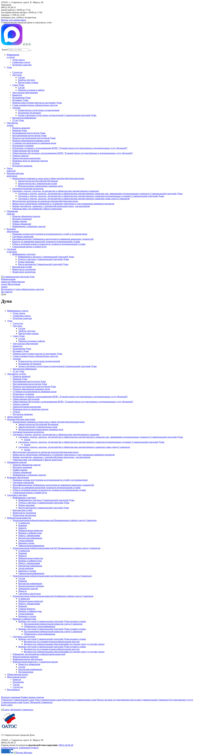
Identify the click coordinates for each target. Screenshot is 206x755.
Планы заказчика (26, 262)
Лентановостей (11, 169)
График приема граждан (32, 697)
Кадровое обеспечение (18, 477)
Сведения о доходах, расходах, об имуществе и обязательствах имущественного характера (55, 191)
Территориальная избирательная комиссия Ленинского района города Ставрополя (52, 576)
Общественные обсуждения (25, 150)
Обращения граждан (12, 212)
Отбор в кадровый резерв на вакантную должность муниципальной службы (48, 244)
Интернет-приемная (22, 219)
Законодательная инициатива (26, 158)
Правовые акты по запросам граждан (30, 161)
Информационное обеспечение (28, 659)
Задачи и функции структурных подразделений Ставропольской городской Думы (57, 115)
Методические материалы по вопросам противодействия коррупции (45, 201)
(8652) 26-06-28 (66, 745)
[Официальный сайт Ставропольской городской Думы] (17, 276)
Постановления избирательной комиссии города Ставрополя (53, 624)
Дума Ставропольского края (47, 700)
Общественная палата (17, 674)
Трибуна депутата (26, 80)
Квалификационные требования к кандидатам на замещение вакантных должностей (52, 239)
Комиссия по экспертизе (24, 269)
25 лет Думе (18, 120)
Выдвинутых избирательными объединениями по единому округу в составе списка (64, 644)
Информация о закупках (24, 254)
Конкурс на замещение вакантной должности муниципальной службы (46, 241)
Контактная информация (24, 118)
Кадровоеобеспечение (13, 230)
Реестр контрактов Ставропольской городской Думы (43, 264)
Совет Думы (18, 85)
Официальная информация (31, 545)
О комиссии (24, 523)
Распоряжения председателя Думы (28, 133)
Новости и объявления (29, 664)
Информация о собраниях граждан (29, 226)
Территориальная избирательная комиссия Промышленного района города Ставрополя (54, 520)
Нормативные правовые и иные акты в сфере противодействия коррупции (48, 178)
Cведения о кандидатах (24, 636)
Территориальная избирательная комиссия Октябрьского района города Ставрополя (53, 596)
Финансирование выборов (31, 586)
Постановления (25, 672)
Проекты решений (21, 128)
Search (5, 49)
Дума (9, 321)
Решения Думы (19, 130)
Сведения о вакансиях (23, 236)
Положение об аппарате (29, 113)
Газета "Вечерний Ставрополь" (38, 702)
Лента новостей (14, 417)
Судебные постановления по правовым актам (34, 143)
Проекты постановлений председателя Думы (33, 138)
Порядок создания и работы (31, 90)
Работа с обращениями (29, 535)
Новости (22, 528)
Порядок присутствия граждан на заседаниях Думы (37, 102)
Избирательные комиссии (30, 530)
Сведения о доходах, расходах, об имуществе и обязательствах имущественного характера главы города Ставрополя (73, 198)
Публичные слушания (22, 145)
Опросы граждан (20, 155)
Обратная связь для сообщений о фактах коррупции (37, 209)
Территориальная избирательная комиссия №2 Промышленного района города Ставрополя (56, 548)
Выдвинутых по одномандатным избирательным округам (51, 641)
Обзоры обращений (21, 224)
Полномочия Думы (21, 97)
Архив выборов (25, 540)
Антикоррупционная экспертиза (27, 188)
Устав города (18, 60)
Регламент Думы (20, 100)
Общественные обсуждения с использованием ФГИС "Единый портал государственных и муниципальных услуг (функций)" (72, 153)
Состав (21, 77)
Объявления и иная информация (39, 626)
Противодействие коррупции (15, 174)
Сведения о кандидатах (29, 593)
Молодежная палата (16, 677)
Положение (18, 682)
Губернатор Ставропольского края (17, 700)
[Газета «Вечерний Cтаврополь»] (17, 709)
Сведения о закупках (12, 250)
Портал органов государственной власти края (119, 700)
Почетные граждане (22, 65)
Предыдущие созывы (28, 82)
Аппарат (16, 107)
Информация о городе (13, 55)
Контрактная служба (22, 267)
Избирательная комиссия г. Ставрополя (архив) (35, 662)
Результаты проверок (22, 166)
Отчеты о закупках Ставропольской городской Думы (43, 259)
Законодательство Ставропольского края (37, 183)
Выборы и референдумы (30, 533)
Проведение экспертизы (24, 272)
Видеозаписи (7, 289)
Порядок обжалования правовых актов (31, 140)
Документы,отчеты (12, 124)
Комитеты (17, 95)
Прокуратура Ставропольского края (79, 700)
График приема (19, 221)
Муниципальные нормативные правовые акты (40, 186)
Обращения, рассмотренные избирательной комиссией (39, 654)
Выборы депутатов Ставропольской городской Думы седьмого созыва (52, 629)
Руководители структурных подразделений (38, 110)
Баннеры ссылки (26, 543)
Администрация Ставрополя (155, 700)
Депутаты (17, 75)
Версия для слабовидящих (13, 20)
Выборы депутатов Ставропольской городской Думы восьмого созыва (52, 621)
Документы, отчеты (16, 374)
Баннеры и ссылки (27, 571)
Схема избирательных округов (29, 289)
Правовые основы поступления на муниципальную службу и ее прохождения (49, 234)
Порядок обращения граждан (26, 216)
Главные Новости (26, 609)
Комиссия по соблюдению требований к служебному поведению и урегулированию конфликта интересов (63, 203)
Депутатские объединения (25, 92)
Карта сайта (6, 705)
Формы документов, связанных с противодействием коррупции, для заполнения (51, 206)
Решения (22, 525)
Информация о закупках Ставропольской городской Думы (46, 257)
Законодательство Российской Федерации (38, 181)
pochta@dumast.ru (9, 747)
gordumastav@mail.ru (29, 747)
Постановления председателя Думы (29, 135)
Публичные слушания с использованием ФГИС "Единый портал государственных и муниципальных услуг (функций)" (70, 148)
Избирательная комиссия (8, 280)
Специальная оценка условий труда (29, 246)
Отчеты (16, 163)
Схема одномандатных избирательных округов (35, 105)
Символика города (21, 62)
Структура (17, 72)
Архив (27, 439)
